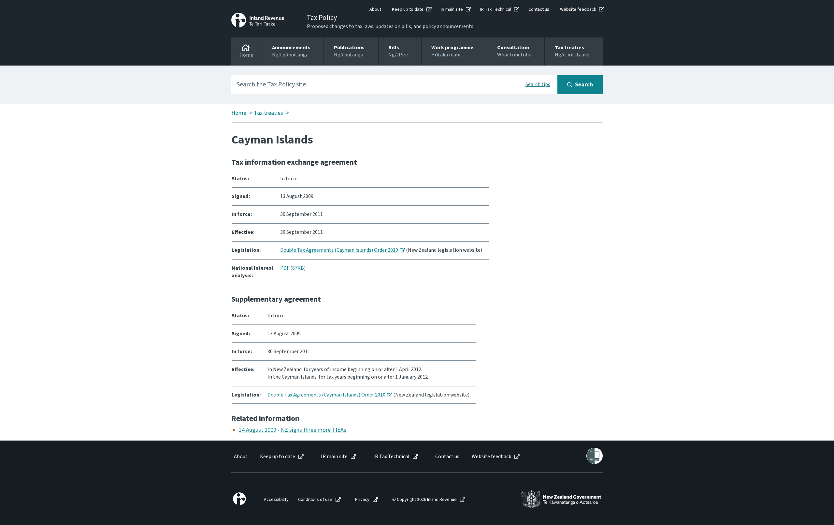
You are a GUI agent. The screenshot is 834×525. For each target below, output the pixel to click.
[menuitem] (240, 457)
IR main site (452, 9)
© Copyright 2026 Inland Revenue (424, 499)
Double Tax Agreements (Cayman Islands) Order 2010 (339, 250)
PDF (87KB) (293, 268)
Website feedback (578, 9)
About (375, 9)
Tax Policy (322, 17)
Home (238, 113)
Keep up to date (408, 9)
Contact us (538, 9)
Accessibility (276, 499)
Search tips (537, 84)
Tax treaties (268, 113)
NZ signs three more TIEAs (313, 430)
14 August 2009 (257, 430)
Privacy (362, 499)
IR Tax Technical (495, 9)
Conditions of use (315, 499)
